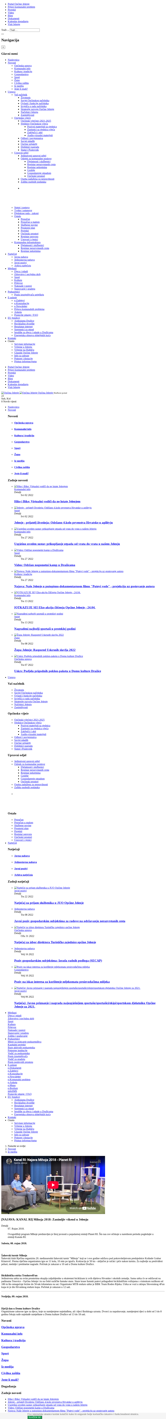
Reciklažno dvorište (24, 323)
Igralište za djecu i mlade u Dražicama (33, 332)
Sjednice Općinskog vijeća (34, 123)
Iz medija (19, 86)
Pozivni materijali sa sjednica (42, 126)
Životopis (25, 97)
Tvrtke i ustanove (32, 188)
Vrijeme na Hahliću (24, 349)
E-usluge (12, 297)
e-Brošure (13, 1088)
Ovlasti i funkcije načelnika (35, 103)
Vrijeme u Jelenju (23, 347)
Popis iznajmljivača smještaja (29, 294)
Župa (17, 80)
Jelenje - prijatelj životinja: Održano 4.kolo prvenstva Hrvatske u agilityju (63, 522)
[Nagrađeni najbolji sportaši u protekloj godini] (38, 613)
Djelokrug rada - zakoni (37, 201)
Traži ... (5, 30)
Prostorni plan (28, 227)
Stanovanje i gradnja (24, 288)
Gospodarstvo (21, 74)
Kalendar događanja (18, 21)
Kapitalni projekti (17, 1044)
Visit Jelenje (14, 24)
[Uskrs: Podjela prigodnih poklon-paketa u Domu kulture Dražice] (48, 656)
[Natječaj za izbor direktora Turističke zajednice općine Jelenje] (47, 927)
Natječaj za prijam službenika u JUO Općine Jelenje (49, 902)
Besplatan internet (23, 326)
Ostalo (17, 216)
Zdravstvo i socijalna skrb (27, 274)
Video (11, 12)
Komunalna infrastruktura (27, 242)
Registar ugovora (29, 236)
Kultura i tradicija (23, 71)
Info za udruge (21, 355)
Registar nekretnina (37, 167)
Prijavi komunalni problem (21, 6)
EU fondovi (14, 317)
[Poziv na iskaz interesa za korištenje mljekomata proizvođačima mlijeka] (52, 966)
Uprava (11, 91)
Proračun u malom (30, 222)
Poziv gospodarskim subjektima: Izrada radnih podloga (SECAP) (58, 960)
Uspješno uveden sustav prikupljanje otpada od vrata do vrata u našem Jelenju (67, 544)
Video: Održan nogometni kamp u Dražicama (44, 565)
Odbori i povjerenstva (32, 138)
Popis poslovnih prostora (20, 1062)
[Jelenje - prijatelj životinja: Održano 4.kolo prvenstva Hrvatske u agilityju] (53, 507)
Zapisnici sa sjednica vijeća (41, 129)
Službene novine (29, 225)
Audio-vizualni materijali (40, 135)
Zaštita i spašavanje (18, 1036)
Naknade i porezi (23, 286)
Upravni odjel (21, 152)
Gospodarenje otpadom (39, 173)
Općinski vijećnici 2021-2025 (36, 120)
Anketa (18, 312)
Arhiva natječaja (22, 265)
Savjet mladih (28, 141)
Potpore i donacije (23, 358)
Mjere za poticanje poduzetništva (24, 1041)
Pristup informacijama (25, 361)
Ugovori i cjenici (29, 239)
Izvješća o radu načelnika (34, 106)
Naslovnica (13, 59)
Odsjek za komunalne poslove (36, 158)
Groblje (31, 170)
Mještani (12, 268)
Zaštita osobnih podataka (33, 181)
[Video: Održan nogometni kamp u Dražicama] (38, 550)
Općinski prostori (36, 176)
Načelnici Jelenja (29, 112)
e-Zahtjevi (19, 300)
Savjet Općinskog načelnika (35, 100)
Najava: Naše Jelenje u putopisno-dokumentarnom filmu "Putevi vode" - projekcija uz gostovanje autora (84, 586)
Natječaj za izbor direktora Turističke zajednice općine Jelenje (55, 942)
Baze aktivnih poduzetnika (21, 1047)
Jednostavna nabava (24, 259)
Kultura (18, 280)
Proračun (25, 219)
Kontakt (12, 338)
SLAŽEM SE (35, 1417)
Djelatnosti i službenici (38, 161)
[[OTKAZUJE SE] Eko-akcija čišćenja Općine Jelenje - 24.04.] (47, 592)
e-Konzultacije (21, 303)
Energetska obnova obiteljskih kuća (32, 335)
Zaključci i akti (34, 132)
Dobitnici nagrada (30, 147)
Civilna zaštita (21, 83)
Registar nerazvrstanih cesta (41, 164)
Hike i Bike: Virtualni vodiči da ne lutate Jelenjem (47, 501)
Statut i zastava (31, 194)
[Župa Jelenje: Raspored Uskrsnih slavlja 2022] (39, 634)
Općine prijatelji (29, 144)
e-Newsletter (20, 306)
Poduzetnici (14, 291)
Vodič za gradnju (16, 1059)
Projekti (12, 9)
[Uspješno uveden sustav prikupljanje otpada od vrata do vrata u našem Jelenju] (55, 528)
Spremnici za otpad (24, 329)
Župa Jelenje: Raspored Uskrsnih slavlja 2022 (45, 650)
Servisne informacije (24, 344)
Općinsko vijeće (22, 118)
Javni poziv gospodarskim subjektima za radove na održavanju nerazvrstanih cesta (69, 921)
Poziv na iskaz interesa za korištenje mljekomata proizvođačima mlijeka (62, 981)
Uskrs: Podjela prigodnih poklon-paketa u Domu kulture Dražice (57, 671)
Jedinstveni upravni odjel (33, 155)
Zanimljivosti (27, 115)
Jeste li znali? (21, 88)
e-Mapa (12, 1085)
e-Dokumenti (14, 1068)
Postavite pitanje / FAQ (26, 315)
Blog (10, 15)
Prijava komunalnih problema (29, 309)
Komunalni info (22, 68)
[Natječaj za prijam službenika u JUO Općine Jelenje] (42, 887)
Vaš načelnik (20, 94)
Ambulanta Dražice (24, 320)
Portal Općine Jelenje (19, 4)
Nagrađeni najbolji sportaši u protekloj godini (45, 628)
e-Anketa (12, 1082)
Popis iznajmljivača (18, 1056)
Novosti (12, 62)
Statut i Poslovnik (30, 149)
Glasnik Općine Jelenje (26, 352)
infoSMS (12, 1091)
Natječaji (12, 254)
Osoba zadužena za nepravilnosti (37, 179)
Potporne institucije (17, 1050)
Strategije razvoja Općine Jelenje (37, 109)
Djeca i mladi (21, 271)
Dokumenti (13, 18)
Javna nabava (21, 256)
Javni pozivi (20, 262)
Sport (17, 77)
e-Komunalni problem (19, 1079)
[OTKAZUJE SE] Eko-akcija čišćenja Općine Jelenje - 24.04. (54, 607)
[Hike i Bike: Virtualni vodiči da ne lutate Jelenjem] (41, 486)
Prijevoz (18, 283)
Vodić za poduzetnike (19, 1053)
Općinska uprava (23, 65)
